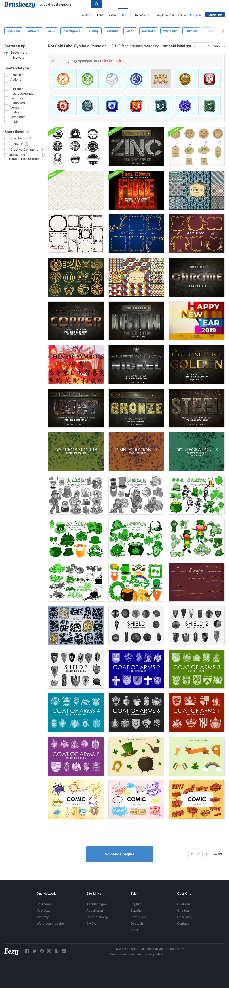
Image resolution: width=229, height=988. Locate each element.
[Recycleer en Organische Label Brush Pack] (197, 146)
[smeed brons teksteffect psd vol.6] (136, 408)
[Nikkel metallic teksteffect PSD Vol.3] (136, 364)
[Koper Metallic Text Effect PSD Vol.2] (76, 320)
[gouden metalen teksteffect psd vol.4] (197, 364)
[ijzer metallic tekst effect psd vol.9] (136, 320)
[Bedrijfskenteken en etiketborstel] (76, 146)
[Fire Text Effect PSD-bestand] (136, 190)
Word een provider (50, 923)
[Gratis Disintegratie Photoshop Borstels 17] (136, 451)
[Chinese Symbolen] (76, 364)
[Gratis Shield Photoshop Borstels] (136, 625)
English (136, 904)
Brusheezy (44, 904)
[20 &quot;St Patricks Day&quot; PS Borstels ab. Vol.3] (76, 495)
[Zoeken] (96, 4)
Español (136, 910)
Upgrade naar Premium (171, 15)
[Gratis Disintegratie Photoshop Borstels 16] (76, 451)
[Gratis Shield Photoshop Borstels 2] (197, 625)
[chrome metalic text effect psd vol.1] (197, 277)
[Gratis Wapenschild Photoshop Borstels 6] (136, 712)
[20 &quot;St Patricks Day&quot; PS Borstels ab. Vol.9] (136, 582)
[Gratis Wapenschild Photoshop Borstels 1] (197, 712)
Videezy (43, 917)
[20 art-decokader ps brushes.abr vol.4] (197, 233)
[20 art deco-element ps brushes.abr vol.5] (76, 277)
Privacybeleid (154, 954)
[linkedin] (64, 951)
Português (138, 917)
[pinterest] (42, 951)
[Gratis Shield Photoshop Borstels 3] (76, 669)
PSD (123, 15)
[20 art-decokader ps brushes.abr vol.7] (76, 233)
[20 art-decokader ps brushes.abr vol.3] (136, 233)
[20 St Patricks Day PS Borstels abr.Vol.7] (76, 582)
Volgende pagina (119, 854)
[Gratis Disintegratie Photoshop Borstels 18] (197, 451)
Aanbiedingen (96, 904)
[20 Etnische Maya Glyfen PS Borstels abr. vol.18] (76, 625)
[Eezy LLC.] (11, 951)
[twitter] (34, 951)
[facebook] (27, 951)
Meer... (136, 930)
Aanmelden (215, 14)
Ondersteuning (97, 917)
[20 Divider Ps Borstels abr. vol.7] (197, 582)
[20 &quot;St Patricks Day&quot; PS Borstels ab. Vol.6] (197, 538)
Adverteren (94, 910)
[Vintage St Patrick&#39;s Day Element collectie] (136, 756)
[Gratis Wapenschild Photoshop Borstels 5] (76, 756)
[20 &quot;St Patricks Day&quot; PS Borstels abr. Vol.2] (197, 495)
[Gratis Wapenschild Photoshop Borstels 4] (76, 712)
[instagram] (49, 951)
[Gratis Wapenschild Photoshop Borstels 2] (136, 669)
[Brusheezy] (19, 4)
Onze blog (184, 917)
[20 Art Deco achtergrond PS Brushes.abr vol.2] (197, 190)
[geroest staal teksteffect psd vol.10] (197, 408)
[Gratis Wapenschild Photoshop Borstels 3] (197, 669)
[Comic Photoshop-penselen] (76, 799)
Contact (183, 923)
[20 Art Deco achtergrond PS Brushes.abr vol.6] (136, 277)
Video (112, 15)
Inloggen (195, 15)
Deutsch (137, 923)
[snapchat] (56, 951)
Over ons (184, 904)
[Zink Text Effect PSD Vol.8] (136, 146)
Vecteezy (44, 910)
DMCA (91, 923)
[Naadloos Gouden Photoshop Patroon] (76, 190)
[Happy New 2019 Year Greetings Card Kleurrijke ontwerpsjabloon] (197, 320)
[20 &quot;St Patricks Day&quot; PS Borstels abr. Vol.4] (136, 495)
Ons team (184, 910)
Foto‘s (100, 15)
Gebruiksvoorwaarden (125, 954)
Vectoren (87, 15)
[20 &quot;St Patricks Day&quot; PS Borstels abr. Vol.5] (136, 538)
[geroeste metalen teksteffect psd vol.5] (76, 408)
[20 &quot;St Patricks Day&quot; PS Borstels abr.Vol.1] (76, 538)
